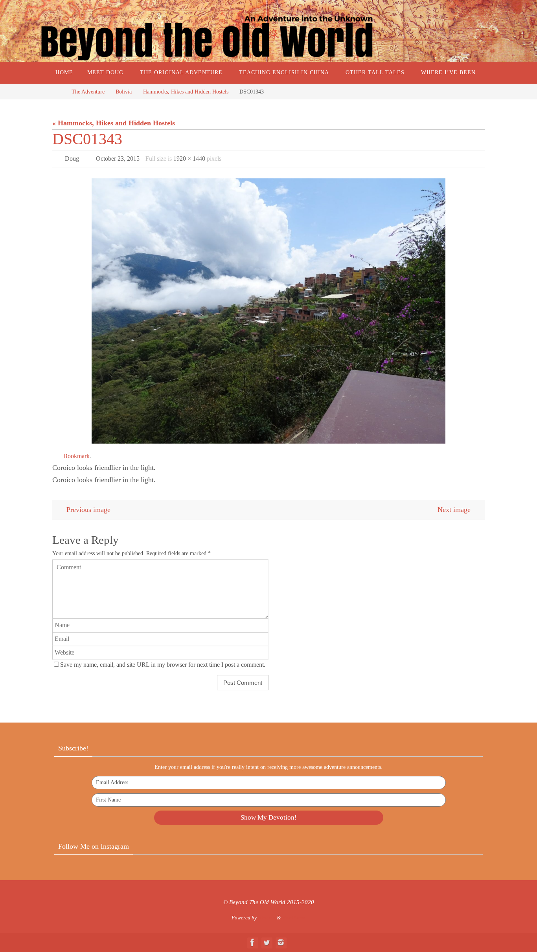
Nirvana (267, 918)
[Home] (58, 91)
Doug (72, 158)
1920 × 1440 (189, 158)
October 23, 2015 (118, 158)
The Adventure (88, 91)
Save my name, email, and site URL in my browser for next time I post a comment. (162, 664)
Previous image (88, 510)
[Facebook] (252, 942)
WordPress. (294, 918)
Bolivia (124, 91)
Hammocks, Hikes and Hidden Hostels (185, 91)
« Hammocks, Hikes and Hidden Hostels (113, 123)
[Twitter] (266, 942)
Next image (454, 510)
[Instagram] (281, 942)
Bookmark (76, 456)
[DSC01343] (268, 311)
